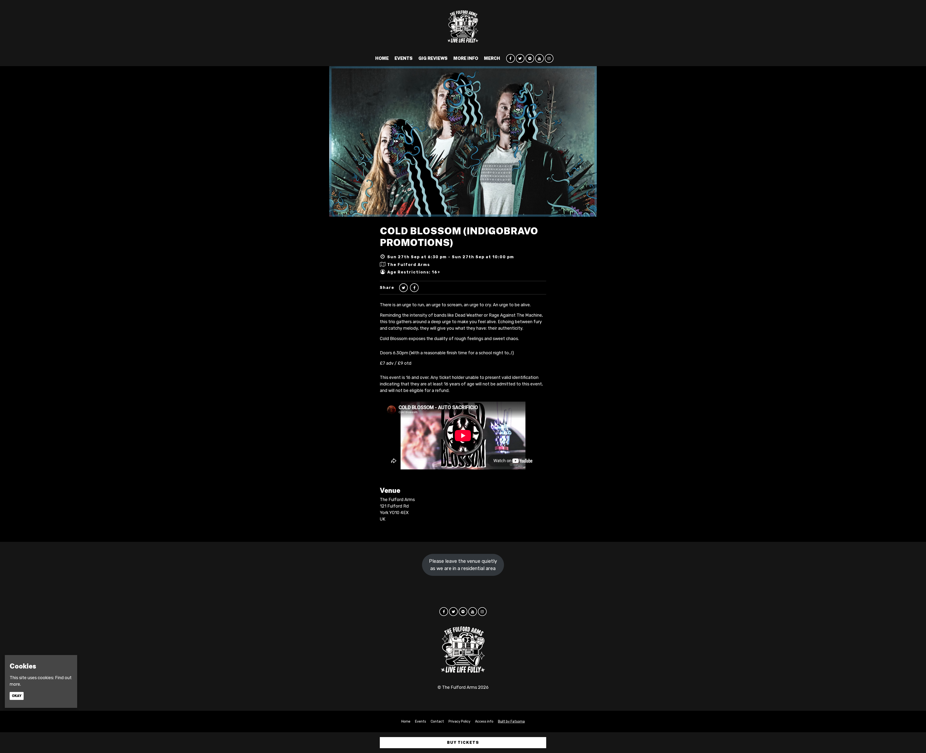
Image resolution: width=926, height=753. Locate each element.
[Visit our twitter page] (520, 58)
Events (404, 58)
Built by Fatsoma (511, 721)
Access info (484, 721)
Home (382, 58)
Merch (492, 58)
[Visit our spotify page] (529, 58)
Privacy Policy (459, 721)
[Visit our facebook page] (510, 58)
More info (465, 58)
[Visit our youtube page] (539, 58)
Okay (16, 696)
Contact (437, 721)
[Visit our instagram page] (549, 58)
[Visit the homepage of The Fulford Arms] (463, 25)
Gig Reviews (433, 58)
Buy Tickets (463, 742)
